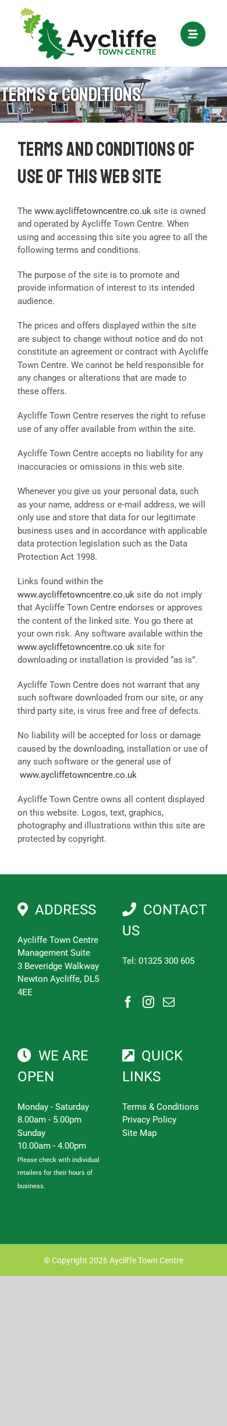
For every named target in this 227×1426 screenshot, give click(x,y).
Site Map (139, 1133)
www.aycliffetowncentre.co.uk (92, 211)
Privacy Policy (149, 1119)
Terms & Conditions (160, 1107)
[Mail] (169, 1002)
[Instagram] (148, 1002)
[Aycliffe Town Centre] (88, 11)
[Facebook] (128, 1002)
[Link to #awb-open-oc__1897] (193, 34)
